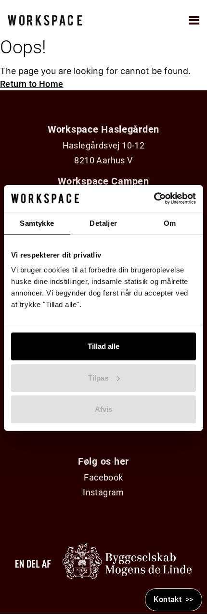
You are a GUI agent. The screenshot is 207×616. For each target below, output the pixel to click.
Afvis (103, 409)
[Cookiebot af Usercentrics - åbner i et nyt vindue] (154, 198)
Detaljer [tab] (103, 223)
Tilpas (98, 378)
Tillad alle (103, 346)
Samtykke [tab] (37, 223)
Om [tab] (170, 223)
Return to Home (32, 84)
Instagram (103, 492)
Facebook (103, 477)
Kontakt (167, 599)
